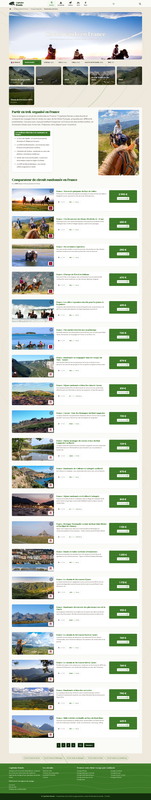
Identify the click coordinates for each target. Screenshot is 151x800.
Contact (107, 796)
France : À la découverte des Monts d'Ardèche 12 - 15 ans (80, 219)
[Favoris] (51, 191)
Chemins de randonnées (51, 773)
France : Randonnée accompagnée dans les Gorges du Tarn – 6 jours (79, 358)
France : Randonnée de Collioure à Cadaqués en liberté (79, 468)
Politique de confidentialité (17, 789)
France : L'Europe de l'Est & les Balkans (72, 274)
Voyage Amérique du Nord (85, 775)
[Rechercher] (140, 4)
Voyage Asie (81, 779)
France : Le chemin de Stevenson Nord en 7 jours (76, 635)
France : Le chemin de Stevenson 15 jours (73, 579)
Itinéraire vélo (47, 771)
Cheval (49, 62)
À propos (12, 785)
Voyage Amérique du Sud (85, 777)
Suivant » (89, 745)
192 (80, 745)
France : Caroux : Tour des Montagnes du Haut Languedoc (80, 413)
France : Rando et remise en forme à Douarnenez (76, 551)
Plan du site (12, 787)
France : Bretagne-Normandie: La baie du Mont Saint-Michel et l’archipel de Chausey (81, 525)
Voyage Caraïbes (116, 771)
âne (111, 62)
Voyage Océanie (116, 777)
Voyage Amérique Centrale (85, 773)
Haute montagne (94, 62)
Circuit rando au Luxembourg (117, 758)
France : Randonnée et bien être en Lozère (74, 690)
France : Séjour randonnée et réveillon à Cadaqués (77, 496)
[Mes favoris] (113, 4)
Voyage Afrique (82, 771)
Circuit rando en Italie (95, 758)
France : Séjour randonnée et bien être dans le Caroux (79, 385)
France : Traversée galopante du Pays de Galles (76, 191)
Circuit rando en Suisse (32, 758)
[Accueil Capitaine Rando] (10, 9)
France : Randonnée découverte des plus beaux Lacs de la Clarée (80, 608)
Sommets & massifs (49, 775)
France (17, 62)
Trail (76, 62)
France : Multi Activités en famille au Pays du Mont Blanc (79, 718)
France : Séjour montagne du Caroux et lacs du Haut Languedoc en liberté (78, 441)
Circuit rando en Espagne (75, 758)
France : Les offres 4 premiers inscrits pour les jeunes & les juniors (80, 303)
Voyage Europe (116, 773)
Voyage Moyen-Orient (118, 775)
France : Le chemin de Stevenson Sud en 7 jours (76, 662)
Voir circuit (122, 198)
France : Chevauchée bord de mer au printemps (76, 330)
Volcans (45, 777)
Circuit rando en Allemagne (53, 758)
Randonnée (32, 62)
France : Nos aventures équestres (70, 246)
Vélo (62, 62)
